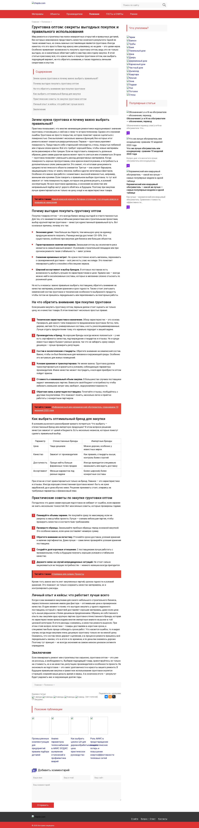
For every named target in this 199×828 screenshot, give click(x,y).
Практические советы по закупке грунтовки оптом (59, 99)
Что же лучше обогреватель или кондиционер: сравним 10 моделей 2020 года (145, 151)
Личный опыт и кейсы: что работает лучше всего (58, 104)
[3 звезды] (58, 697)
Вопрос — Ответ (148, 819)
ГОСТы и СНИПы (114, 14)
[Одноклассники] (110, 696)
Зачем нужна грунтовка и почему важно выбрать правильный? (65, 78)
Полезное (94, 14)
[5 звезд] (80, 697)
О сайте (134, 819)
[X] (113, 696)
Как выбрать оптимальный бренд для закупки (57, 94)
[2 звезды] (48, 697)
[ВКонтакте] (106, 696)
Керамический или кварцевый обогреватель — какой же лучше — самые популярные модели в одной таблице (145, 188)
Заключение (39, 109)
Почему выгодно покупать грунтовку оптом (56, 83)
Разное (133, 14)
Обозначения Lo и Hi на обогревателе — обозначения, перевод (146, 120)
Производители (74, 14)
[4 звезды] (69, 697)
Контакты (162, 819)
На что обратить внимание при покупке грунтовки (59, 88)
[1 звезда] (37, 697)
